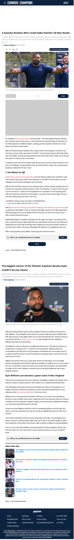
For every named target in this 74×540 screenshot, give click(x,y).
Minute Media (11, 530)
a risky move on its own (29, 339)
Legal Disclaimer (28, 523)
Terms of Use (61, 519)
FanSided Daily (12, 519)
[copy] (16, 49)
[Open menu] (5, 3)
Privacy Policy (42, 519)
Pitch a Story (26, 519)
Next (63, 96)
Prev (10, 96)
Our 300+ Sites (62, 516)
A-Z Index (60, 523)
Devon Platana (9, 45)
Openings (25, 516)
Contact (39, 516)
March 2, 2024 (33, 203)
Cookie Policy (12, 523)
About (9, 516)
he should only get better (25, 392)
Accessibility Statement (45, 523)
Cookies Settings (13, 526)
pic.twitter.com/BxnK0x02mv (35, 201)
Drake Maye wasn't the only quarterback (19, 177)
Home (7, 250)
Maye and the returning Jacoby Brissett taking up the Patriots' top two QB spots (37, 207)
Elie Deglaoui (9, 280)
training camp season (21, 139)
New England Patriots (18, 250)
